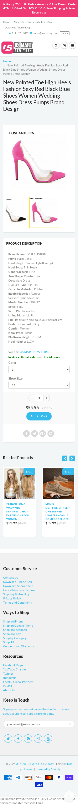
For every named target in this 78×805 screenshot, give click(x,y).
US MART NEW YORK (34, 352)
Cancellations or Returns (19, 590)
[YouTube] (48, 738)
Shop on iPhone (13, 621)
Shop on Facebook (15, 629)
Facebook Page (13, 665)
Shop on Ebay (12, 634)
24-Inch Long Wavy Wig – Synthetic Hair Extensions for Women (17, 511)
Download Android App (17, 27)
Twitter (8, 673)
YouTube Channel (14, 669)
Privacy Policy (12, 598)
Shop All (8, 642)
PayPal (7, 686)
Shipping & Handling (16, 594)
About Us (19, 21)
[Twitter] (8, 738)
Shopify (49, 764)
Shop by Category (14, 638)
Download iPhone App (39, 21)
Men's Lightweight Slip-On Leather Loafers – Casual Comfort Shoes (58, 511)
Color (12, 362)
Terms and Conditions (17, 602)
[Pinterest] (28, 738)
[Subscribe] (69, 724)
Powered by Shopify (48, 769)
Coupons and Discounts (18, 646)
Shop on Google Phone (18, 625)
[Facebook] (18, 738)
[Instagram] (38, 738)
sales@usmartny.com (45, 33)
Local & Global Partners (18, 682)
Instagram (9, 677)
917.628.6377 (20, 33)
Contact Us (10, 577)
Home (6, 21)
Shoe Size (15, 378)
